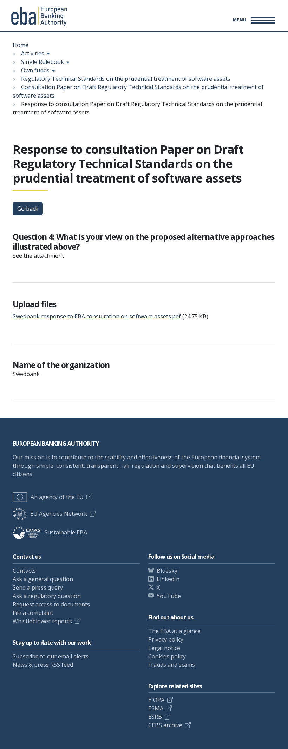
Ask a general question (43, 579)
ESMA (155, 708)
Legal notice (164, 648)
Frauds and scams (171, 665)
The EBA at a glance (174, 631)
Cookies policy (167, 656)
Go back (27, 208)
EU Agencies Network (58, 514)
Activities (32, 53)
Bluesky (167, 570)
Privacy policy (165, 639)
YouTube (169, 596)
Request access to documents (51, 604)
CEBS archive (165, 725)
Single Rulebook (42, 62)
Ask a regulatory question (47, 596)
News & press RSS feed (43, 665)
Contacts (24, 570)
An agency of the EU (57, 497)
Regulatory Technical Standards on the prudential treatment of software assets (125, 79)
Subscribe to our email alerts (51, 656)
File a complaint (33, 613)
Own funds (35, 70)
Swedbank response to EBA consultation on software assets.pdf (97, 316)
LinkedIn (168, 579)
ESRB (155, 717)
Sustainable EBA (65, 532)
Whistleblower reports (42, 621)
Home (20, 45)
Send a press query (38, 587)
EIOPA (156, 700)
